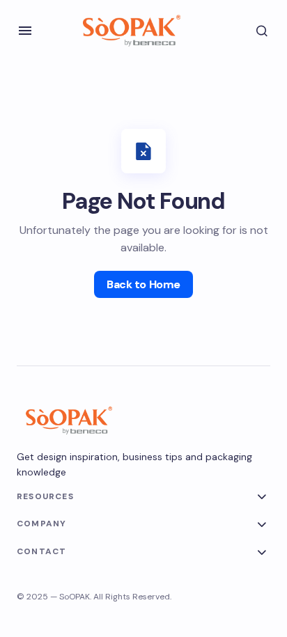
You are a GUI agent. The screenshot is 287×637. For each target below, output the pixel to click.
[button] (25, 30)
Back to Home (143, 284)
